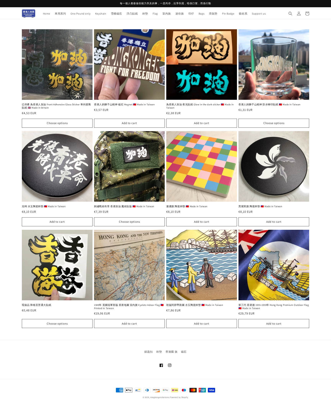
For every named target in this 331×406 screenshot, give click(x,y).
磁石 (184, 351)
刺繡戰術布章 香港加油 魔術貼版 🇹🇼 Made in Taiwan (124, 206)
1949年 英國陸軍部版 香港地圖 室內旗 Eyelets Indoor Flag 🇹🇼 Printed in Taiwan (129, 307)
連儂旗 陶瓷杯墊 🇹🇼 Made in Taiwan (186, 206)
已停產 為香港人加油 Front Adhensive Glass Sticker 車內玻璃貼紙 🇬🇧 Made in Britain (56, 106)
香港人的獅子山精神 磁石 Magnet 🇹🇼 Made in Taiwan (124, 104)
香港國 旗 (171, 351)
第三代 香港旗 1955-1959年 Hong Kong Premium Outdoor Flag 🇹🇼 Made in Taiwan (273, 307)
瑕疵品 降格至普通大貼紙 (36, 305)
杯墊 (159, 351)
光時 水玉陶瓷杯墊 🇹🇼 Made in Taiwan (44, 206)
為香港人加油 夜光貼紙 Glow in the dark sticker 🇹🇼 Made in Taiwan (200, 106)
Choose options (57, 123)
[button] (290, 13)
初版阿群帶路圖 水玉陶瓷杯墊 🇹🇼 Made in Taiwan (194, 305)
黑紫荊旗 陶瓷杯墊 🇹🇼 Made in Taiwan (260, 206)
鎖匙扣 (148, 351)
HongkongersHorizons (159, 397)
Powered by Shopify (179, 397)
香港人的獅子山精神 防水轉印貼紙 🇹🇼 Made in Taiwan (269, 104)
